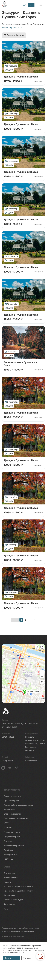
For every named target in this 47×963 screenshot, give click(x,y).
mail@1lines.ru (8, 760)
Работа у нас (9, 895)
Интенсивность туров (13, 900)
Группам (8, 841)
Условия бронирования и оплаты (18, 886)
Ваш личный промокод (14, 845)
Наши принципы (11, 877)
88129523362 (8, 737)
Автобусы (8, 850)
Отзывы (7, 823)
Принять (8, 958)
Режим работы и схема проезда (18, 805)
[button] (41, 44)
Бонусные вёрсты (12, 837)
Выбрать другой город (12, 27)
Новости (7, 882)
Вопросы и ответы (12, 832)
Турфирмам (9, 904)
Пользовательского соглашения (21, 931)
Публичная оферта (12, 796)
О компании (9, 873)
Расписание (9, 809)
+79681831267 (31, 760)
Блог (6, 909)
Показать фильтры (15, 35)
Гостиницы (8, 859)
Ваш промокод (10, 854)
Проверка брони (11, 800)
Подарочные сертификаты (16, 818)
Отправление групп (12, 814)
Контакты (8, 827)
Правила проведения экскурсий (18, 891)
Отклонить (27, 958)
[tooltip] (24, 5)
